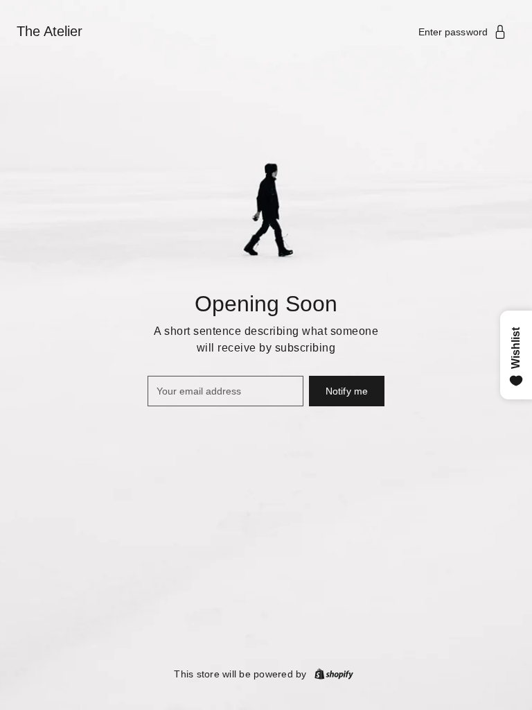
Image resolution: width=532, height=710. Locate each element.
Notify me (347, 391)
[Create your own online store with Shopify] (334, 673)
